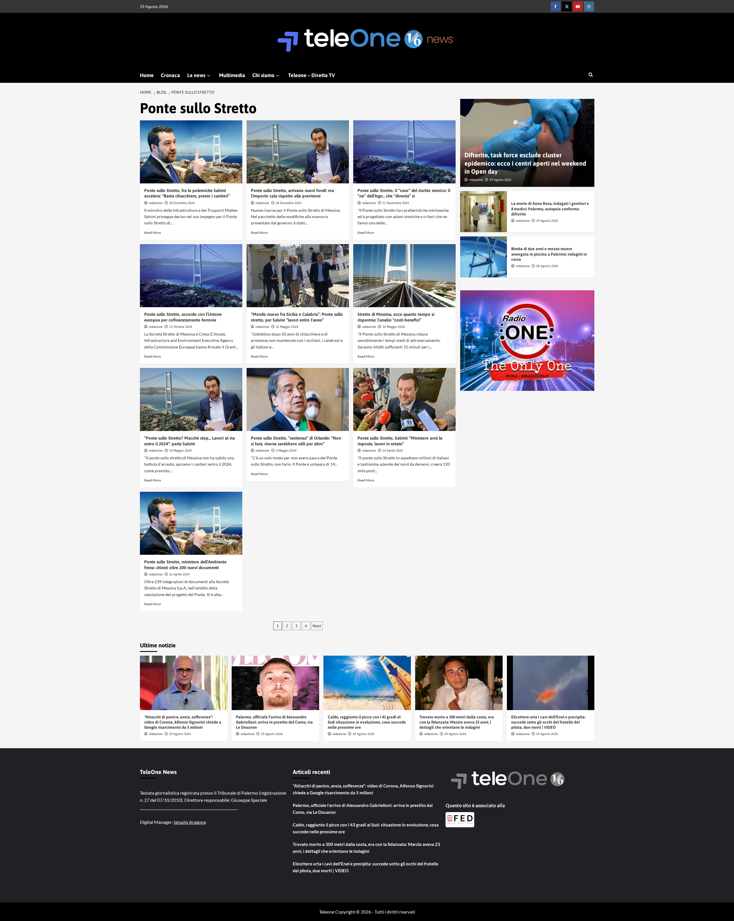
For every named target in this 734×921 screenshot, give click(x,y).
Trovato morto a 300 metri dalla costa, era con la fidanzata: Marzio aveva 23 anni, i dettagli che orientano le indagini (456, 722)
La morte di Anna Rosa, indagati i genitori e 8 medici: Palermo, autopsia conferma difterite (550, 208)
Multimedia (232, 75)
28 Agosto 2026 (547, 266)
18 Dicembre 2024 (288, 203)
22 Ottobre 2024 (180, 326)
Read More (152, 232)
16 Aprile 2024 (179, 574)
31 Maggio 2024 (287, 326)
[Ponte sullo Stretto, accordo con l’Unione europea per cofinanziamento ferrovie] (191, 275)
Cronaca (170, 75)
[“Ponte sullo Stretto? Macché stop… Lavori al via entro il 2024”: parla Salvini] (191, 399)
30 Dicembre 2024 (182, 203)
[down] (208, 75)
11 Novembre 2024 (395, 203)
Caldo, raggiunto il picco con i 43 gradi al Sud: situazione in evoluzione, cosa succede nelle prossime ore (367, 722)
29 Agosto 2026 (500, 179)
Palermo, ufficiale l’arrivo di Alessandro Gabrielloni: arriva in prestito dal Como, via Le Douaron (274, 722)
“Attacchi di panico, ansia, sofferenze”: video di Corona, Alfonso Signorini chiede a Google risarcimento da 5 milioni (182, 722)
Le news (196, 75)
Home (147, 75)
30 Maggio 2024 (393, 326)
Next (317, 626)
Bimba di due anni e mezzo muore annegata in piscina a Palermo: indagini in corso (549, 254)
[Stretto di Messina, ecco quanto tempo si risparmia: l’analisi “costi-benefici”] (404, 275)
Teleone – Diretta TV (311, 75)
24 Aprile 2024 (392, 450)
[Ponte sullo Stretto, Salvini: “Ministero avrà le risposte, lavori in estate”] (404, 399)
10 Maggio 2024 (180, 450)
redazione (156, 203)
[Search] (590, 75)
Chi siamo (263, 75)
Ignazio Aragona (190, 822)
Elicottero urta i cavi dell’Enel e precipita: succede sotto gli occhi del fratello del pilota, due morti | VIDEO (548, 722)
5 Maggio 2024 (286, 450)
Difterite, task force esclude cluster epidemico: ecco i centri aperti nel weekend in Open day (525, 163)
